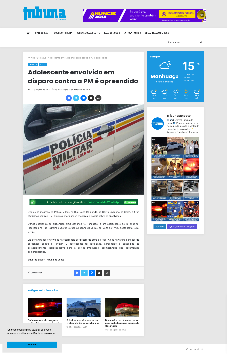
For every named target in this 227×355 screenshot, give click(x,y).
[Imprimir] (98, 98)
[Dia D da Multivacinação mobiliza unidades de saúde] (191, 147)
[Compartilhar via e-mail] (91, 98)
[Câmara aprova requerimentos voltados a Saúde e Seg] (159, 190)
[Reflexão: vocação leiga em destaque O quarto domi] (175, 168)
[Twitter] (76, 98)
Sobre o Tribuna (63, 33)
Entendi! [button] (32, 344)
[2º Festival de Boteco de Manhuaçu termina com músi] (159, 147)
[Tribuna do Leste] (44, 13)
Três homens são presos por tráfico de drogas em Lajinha (83, 322)
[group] (144, 15)
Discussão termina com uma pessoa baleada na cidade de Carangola (122, 323)
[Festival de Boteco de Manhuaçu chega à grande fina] (175, 211)
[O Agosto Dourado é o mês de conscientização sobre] (159, 168)
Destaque (41, 58)
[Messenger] (83, 98)
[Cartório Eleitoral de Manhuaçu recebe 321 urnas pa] (191, 190)
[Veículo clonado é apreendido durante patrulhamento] (175, 147)
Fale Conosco (112, 33)
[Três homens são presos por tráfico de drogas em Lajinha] (84, 307)
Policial (43, 64)
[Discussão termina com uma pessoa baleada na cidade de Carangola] (122, 307)
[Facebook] (69, 98)
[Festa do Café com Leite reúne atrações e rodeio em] (191, 211)
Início (32, 58)
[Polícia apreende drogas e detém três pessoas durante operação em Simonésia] (45, 307)
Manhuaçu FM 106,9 (158, 33)
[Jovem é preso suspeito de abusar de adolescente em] (159, 211)
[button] (7, 337)
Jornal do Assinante (88, 33)
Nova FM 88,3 (133, 33)
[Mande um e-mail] (29, 89)
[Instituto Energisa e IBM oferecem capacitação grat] (175, 190)
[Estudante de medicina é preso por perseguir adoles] (191, 168)
